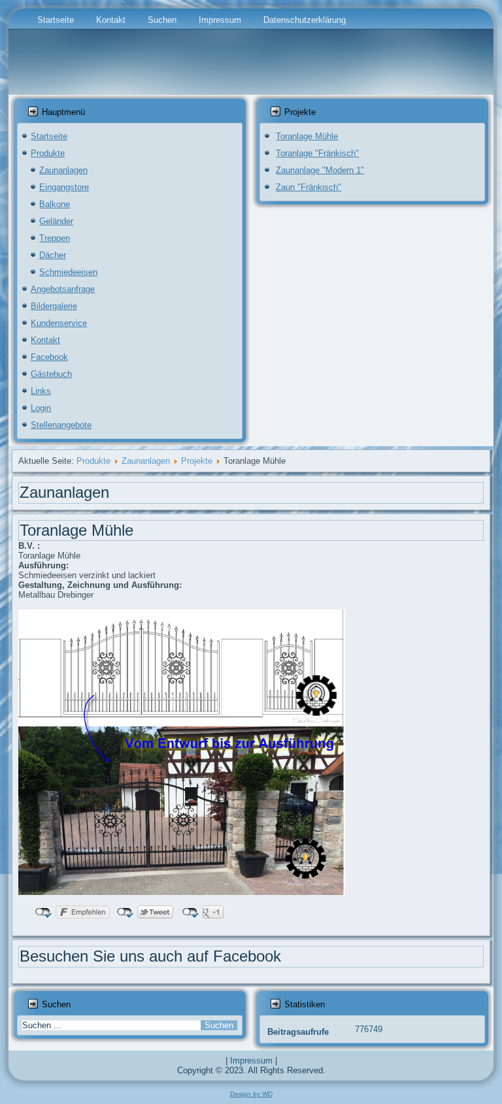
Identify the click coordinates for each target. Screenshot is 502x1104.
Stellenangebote (61, 425)
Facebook (49, 357)
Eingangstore (64, 187)
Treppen (54, 238)
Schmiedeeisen (68, 272)
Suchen (162, 20)
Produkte (48, 153)
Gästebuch (51, 374)
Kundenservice (59, 323)
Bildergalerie (54, 306)
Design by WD (251, 1093)
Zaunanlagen (63, 170)
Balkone (54, 204)
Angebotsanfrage (63, 289)
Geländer (56, 221)
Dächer (52, 255)
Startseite (55, 20)
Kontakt (111, 20)
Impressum (220, 20)
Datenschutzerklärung (304, 20)
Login (41, 408)
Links (41, 391)
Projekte (196, 461)
